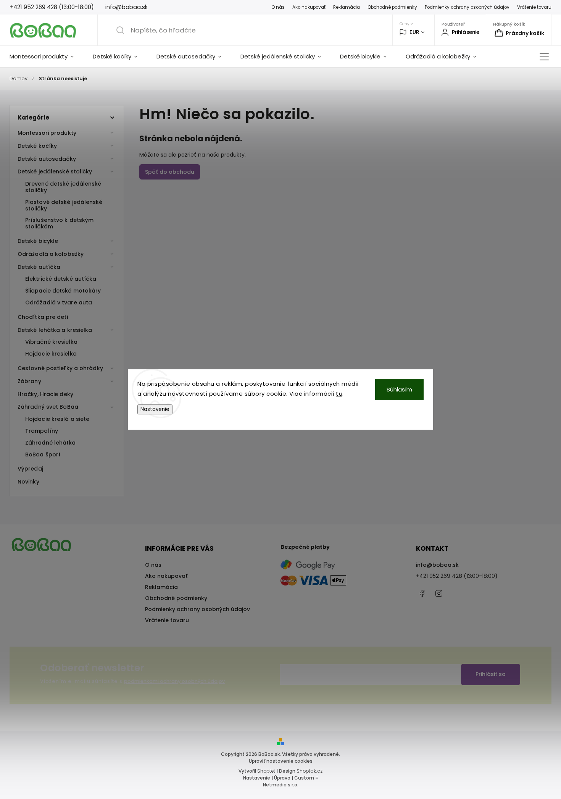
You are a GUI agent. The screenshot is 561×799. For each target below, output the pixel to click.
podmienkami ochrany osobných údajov (174, 681)
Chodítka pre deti (43, 317)
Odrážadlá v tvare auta (58, 302)
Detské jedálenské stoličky (55, 171)
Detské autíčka (39, 267)
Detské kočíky (37, 146)
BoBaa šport (43, 454)
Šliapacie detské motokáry (63, 290)
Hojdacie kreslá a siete (57, 419)
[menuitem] (46, 56)
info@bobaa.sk (437, 565)
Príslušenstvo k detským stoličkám (59, 223)
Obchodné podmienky (392, 7)
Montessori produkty (47, 133)
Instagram (439, 593)
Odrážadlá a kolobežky (51, 254)
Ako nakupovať (309, 7)
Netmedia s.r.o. (280, 784)
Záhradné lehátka (50, 442)
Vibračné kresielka (51, 342)
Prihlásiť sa (491, 674)
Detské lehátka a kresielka (55, 330)
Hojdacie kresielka (51, 353)
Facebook (421, 593)
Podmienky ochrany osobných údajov (467, 7)
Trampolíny (41, 431)
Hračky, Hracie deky (45, 394)
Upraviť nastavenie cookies (281, 761)
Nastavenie (154, 409)
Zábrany (29, 381)
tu (339, 394)
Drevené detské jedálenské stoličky (63, 187)
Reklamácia (346, 7)
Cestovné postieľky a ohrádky (60, 368)
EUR (414, 32)
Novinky (28, 481)
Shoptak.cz (309, 771)
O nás (278, 7)
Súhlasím (399, 389)
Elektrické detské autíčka (61, 279)
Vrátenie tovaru (534, 7)
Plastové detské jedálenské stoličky (64, 205)
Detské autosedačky (47, 159)
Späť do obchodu (169, 172)
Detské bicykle (38, 241)
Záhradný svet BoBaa (48, 407)
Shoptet (266, 771)
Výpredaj (30, 468)
